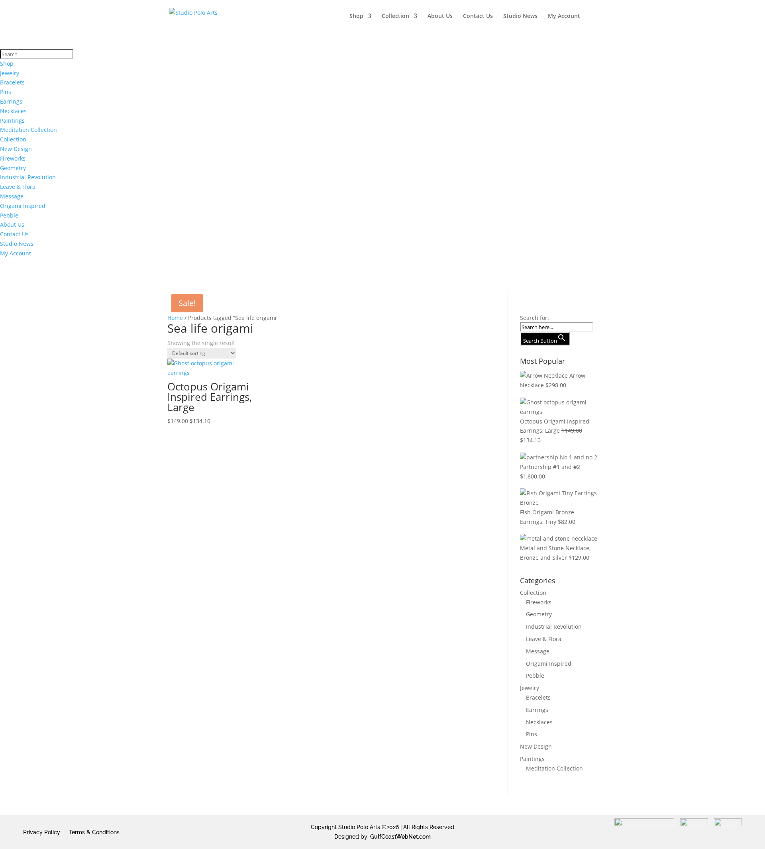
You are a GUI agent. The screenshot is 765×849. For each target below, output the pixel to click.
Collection (395, 16)
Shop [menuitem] (7, 63)
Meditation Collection (554, 768)
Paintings (532, 759)
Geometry (539, 614)
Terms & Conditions (94, 832)
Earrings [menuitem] (11, 101)
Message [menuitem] (12, 196)
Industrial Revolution (554, 626)
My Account (564, 16)
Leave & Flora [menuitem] (17, 186)
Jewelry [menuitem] (9, 73)
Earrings (537, 710)
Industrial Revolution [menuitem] (28, 177)
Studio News (520, 16)
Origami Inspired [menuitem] (22, 206)
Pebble (535, 675)
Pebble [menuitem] (9, 215)
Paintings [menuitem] (12, 120)
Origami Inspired (548, 663)
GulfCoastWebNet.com (400, 836)
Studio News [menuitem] (16, 243)
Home (175, 318)
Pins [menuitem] (5, 92)
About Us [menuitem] (12, 224)
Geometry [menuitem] (13, 168)
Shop (356, 16)
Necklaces (539, 722)
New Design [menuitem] (16, 149)
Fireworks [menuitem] (13, 158)
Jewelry (529, 688)
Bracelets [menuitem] (12, 82)
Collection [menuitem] (13, 139)
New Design (536, 746)
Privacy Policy (41, 832)
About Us (440, 16)
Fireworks (538, 602)
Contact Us (478, 16)
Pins (531, 734)
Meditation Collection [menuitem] (28, 129)
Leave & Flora (543, 639)
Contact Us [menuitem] (14, 234)
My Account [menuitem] (15, 253)
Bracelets (538, 697)
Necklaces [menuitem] (13, 111)
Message (537, 651)
